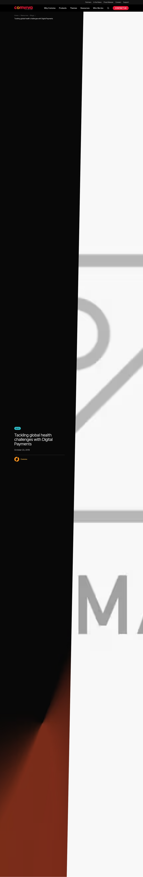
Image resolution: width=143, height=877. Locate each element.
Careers (118, 2)
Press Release (108, 2)
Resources (24, 15)
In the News (97, 2)
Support (126, 2)
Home (16, 15)
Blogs (32, 15)
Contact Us (120, 8)
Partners (88, 2)
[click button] (108, 8)
